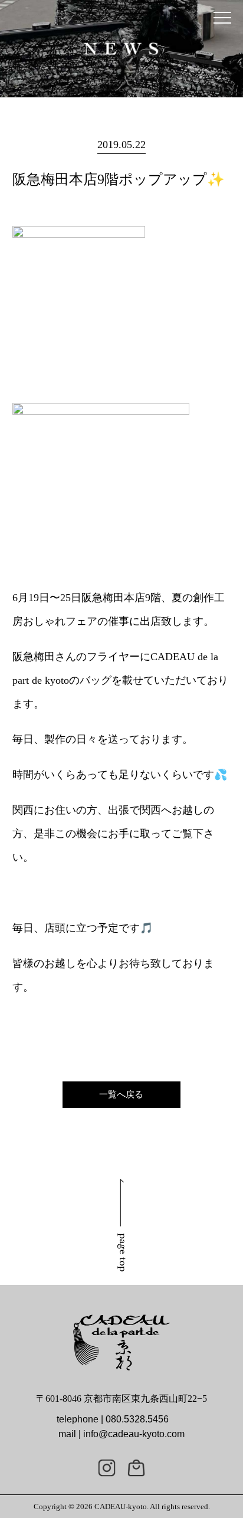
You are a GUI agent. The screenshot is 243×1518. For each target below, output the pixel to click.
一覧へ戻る (121, 1094)
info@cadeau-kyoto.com (134, 1434)
